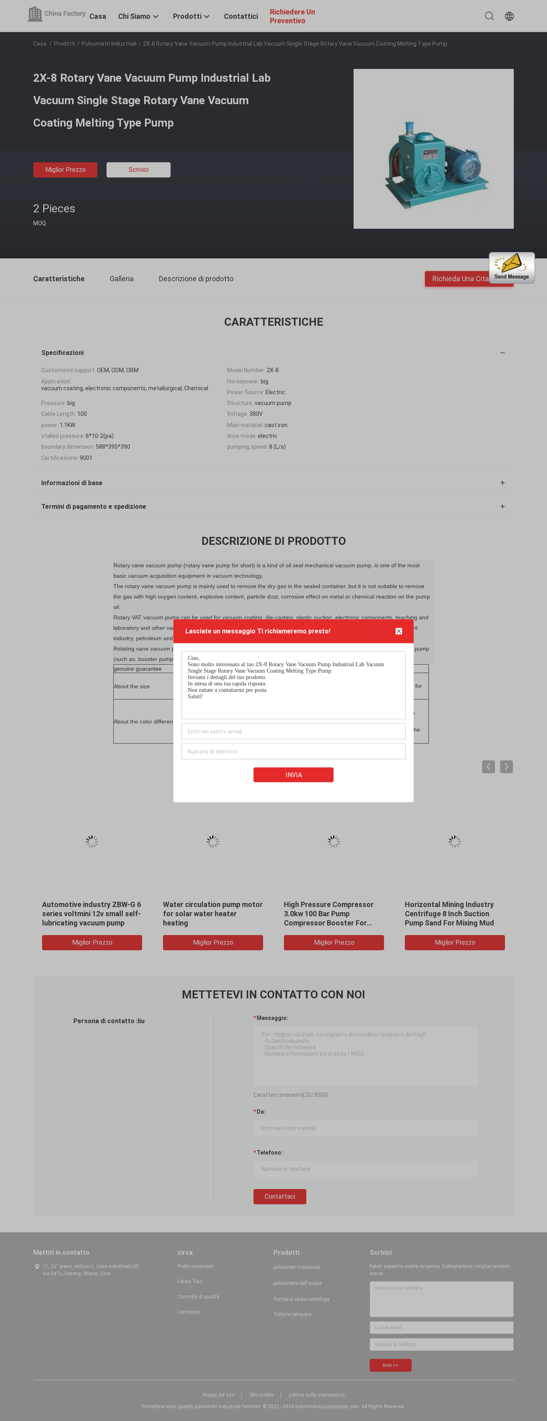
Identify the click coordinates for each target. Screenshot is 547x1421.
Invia (294, 774)
